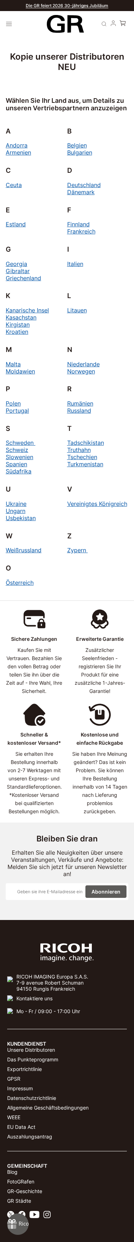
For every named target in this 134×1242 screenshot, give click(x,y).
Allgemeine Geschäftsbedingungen (48, 1108)
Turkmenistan (85, 464)
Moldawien (20, 371)
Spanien (16, 464)
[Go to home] (65, 24)
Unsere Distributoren (31, 1050)
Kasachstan (21, 317)
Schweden (20, 442)
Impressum (20, 1088)
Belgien (77, 145)
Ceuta (14, 184)
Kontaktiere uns (34, 998)
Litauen (77, 310)
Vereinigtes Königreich (97, 503)
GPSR (13, 1079)
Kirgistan (18, 324)
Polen (13, 403)
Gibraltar (18, 271)
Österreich (20, 582)
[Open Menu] (9, 24)
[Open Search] (104, 24)
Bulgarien (79, 152)
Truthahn (79, 449)
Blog (12, 1172)
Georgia (16, 263)
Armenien (18, 152)
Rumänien (80, 403)
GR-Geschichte (24, 1191)
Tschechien (82, 457)
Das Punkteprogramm (32, 1059)
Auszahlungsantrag (29, 1136)
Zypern (77, 550)
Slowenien (19, 457)
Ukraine (16, 503)
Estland (16, 224)
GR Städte (19, 1201)
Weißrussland (23, 550)
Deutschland (84, 184)
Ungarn (15, 510)
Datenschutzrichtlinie (31, 1098)
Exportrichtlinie (24, 1069)
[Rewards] (18, 1224)
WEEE (13, 1117)
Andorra (17, 145)
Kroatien (17, 331)
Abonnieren (105, 892)
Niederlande (83, 364)
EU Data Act (21, 1127)
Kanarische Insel (27, 310)
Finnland (78, 224)
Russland (79, 410)
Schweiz (17, 449)
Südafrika (18, 471)
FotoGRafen (20, 1181)
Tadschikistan (85, 442)
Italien (75, 263)
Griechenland (23, 278)
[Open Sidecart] (122, 23)
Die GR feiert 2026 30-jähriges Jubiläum (67, 5)
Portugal (17, 410)
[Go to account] (113, 23)
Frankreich (81, 231)
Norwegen (81, 371)
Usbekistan (21, 518)
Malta (13, 364)
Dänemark (81, 192)
